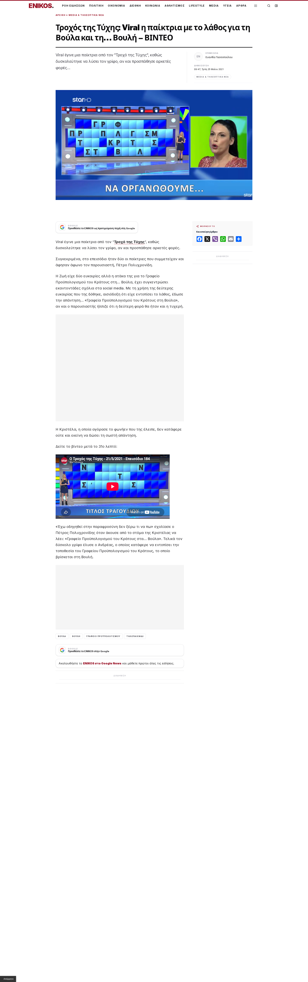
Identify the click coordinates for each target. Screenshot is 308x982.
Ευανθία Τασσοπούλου (219, 57)
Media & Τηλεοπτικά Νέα (86, 15)
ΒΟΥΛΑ (62, 636)
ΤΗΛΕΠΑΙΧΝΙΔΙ (134, 636)
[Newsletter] (276, 5)
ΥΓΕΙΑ (227, 5)
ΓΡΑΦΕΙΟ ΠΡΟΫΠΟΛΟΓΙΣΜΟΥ (103, 636)
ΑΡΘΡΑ (241, 5)
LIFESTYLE (197, 5)
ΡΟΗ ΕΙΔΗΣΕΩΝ (73, 5)
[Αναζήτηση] (269, 5)
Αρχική (60, 15)
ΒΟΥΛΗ (76, 636)
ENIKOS (41, 6)
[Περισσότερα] (256, 6)
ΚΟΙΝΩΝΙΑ (152, 5)
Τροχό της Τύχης (129, 242)
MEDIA (214, 5)
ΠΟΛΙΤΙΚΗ (96, 5)
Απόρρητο (9, 979)
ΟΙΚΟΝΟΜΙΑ (116, 5)
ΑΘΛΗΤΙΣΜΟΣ (175, 5)
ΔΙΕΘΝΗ (135, 5)
